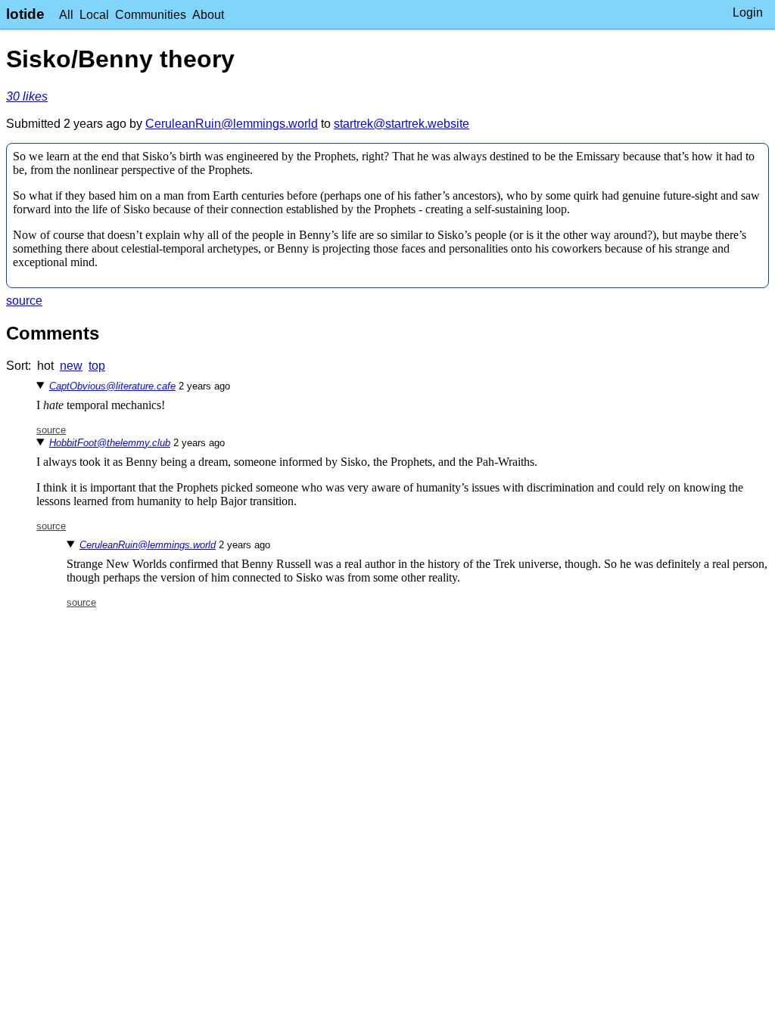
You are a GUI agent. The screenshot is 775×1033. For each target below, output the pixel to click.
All (66, 14)
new (71, 365)
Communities (150, 14)
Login (748, 12)
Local (94, 14)
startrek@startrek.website (401, 123)
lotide (25, 14)
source (24, 300)
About (208, 14)
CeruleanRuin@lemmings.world (231, 123)
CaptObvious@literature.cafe (112, 386)
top (97, 365)
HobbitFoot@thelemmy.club (109, 442)
